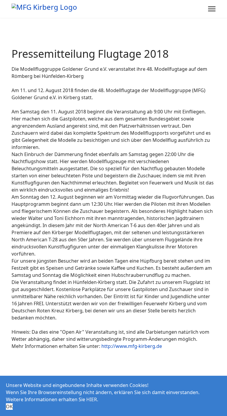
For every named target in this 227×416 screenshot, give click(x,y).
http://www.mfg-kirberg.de (131, 346)
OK (9, 406)
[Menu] (211, 9)
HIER (91, 399)
